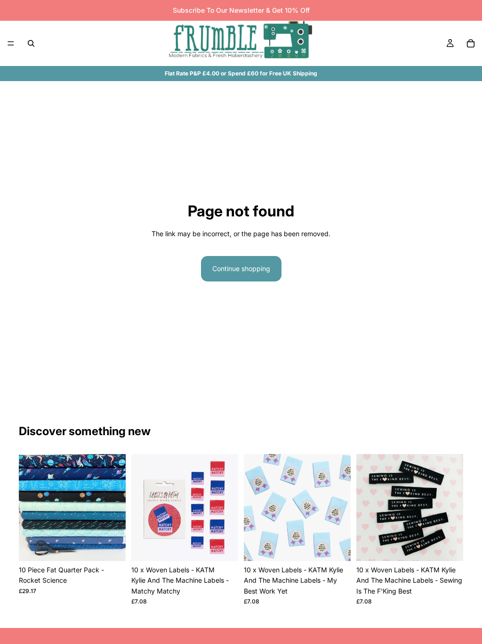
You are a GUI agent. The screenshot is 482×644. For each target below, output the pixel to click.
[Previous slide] (141, 507)
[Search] (31, 43)
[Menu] (11, 43)
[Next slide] (227, 507)
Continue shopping (241, 268)
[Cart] (470, 43)
